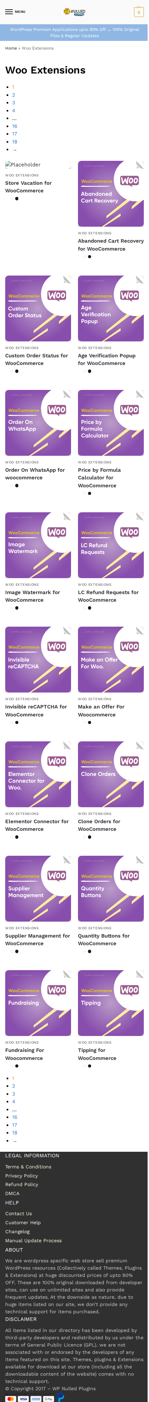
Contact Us (18, 1213)
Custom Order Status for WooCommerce (36, 359)
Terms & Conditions (28, 1166)
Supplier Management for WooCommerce (37, 940)
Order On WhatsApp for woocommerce (35, 474)
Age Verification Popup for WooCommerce (106, 359)
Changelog (17, 1231)
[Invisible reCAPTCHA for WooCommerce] (38, 660)
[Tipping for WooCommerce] (111, 1003)
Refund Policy (21, 1184)
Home (11, 48)
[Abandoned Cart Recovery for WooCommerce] (111, 194)
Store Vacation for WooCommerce (28, 187)
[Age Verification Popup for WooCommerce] (111, 308)
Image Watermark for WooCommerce (32, 596)
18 (14, 142)
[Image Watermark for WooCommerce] (38, 545)
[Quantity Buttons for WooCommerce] (111, 889)
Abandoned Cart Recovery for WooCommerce (111, 245)
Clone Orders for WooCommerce (99, 825)
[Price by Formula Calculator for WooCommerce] (111, 423)
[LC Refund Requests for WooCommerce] (111, 545)
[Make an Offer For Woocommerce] (111, 660)
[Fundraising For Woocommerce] (38, 1003)
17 (14, 134)
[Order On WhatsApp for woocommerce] (38, 423)
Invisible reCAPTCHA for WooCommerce (36, 711)
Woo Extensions (22, 175)
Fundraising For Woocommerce (24, 1054)
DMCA (12, 1193)
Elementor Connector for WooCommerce (37, 825)
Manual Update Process (33, 1240)
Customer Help (23, 1222)
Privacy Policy (21, 1175)
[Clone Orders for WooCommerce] (111, 774)
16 (14, 126)
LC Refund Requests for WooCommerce (108, 596)
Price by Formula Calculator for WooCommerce (99, 478)
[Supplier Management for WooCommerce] (38, 889)
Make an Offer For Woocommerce (101, 711)
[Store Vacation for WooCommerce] (38, 165)
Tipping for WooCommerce (97, 1054)
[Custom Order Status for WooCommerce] (38, 308)
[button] (138, 12)
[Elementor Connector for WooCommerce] (38, 774)
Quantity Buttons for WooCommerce (104, 940)
